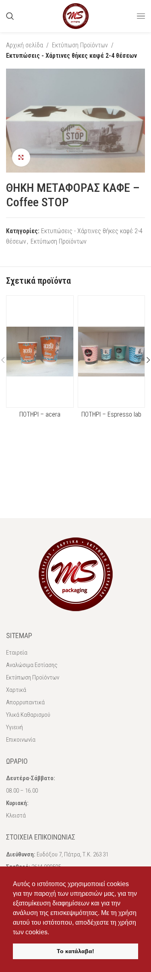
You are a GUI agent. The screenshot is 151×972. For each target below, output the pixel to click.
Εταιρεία (16, 652)
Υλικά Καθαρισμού (28, 714)
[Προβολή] (21, 157)
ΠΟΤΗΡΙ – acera (39, 414)
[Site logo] (76, 15)
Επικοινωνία (20, 739)
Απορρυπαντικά (25, 702)
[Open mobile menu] (141, 16)
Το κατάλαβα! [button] (75, 951)
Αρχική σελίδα (24, 45)
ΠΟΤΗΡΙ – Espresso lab (111, 414)
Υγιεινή (14, 727)
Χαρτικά (16, 689)
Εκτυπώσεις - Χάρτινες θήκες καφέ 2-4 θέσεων (71, 55)
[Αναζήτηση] (10, 16)
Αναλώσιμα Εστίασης (32, 665)
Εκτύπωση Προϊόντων (80, 45)
